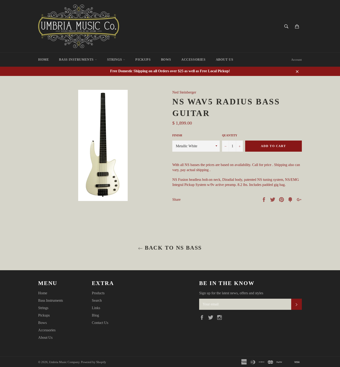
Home (43, 59)
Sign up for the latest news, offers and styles (231, 293)
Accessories (193, 59)
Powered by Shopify (93, 362)
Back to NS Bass (172, 248)
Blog (95, 315)
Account (296, 59)
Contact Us (100, 323)
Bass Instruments (77, 59)
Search (97, 300)
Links (96, 308)
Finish (177, 135)
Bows (166, 59)
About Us (224, 59)
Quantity (229, 135)
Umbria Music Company (64, 362)
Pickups (143, 59)
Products (98, 293)
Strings (115, 59)
